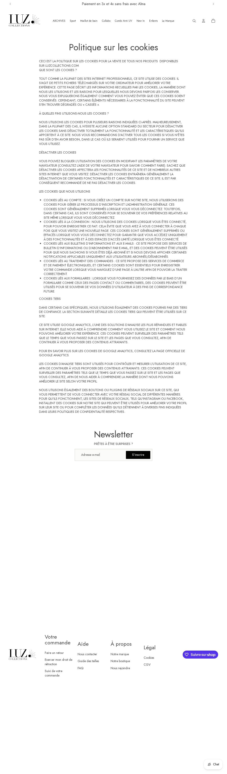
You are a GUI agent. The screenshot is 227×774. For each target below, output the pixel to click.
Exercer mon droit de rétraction (58, 661)
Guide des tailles (88, 661)
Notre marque (120, 654)
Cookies (149, 657)
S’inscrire (138, 454)
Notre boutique (120, 661)
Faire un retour (54, 653)
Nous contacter (87, 654)
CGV (147, 664)
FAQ (81, 668)
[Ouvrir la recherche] (194, 21)
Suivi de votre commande (53, 673)
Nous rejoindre (120, 668)
